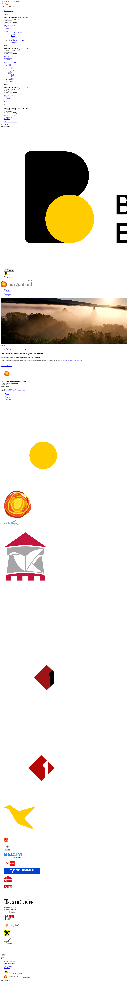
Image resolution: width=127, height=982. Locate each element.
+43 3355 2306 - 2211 (10, 25)
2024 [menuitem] (12, 70)
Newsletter (7, 28)
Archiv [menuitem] (9, 65)
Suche (12, 270)
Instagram (8, 295)
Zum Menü (10, 1)
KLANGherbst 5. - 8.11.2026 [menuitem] (16, 33)
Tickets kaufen (10, 277)
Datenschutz (7, 965)
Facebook (8, 294)
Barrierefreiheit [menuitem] (12, 81)
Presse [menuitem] (9, 73)
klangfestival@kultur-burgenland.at (71, 360)
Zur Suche (16, 1)
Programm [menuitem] (14, 34)
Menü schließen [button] (5, 124)
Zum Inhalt (4, 1)
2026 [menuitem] (12, 67)
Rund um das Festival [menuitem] (10, 62)
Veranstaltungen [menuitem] (8, 11)
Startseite (6, 348)
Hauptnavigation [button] (5, 126)
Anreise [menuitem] (10, 72)
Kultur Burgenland (24, 977)
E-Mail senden (8, 26)
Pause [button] (2, 957)
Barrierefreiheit (8, 966)
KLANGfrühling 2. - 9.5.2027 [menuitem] (16, 37)
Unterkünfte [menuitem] (11, 79)
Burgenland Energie (17, 973)
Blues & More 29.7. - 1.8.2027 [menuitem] (16, 40)
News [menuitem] (9, 64)
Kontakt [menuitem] (6, 101)
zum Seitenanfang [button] (5, 980)
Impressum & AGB (9, 963)
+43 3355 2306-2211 (11, 389)
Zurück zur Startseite (6, 366)
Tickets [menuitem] (13, 36)
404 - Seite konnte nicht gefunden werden (15, 350)
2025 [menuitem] (12, 68)
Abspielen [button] (3, 955)
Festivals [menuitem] (6, 31)
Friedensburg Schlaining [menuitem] (10, 122)
